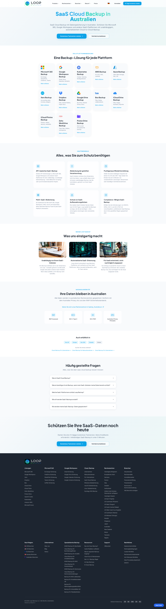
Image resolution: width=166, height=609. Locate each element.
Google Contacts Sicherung (72, 480)
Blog (46, 549)
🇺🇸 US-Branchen (29, 549)
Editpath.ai (32, 602)
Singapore (107, 521)
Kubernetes (28, 499)
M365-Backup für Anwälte (71, 553)
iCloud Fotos (28, 488)
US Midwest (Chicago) (110, 515)
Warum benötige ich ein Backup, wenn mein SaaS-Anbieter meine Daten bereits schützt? (81, 385)
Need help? (159, 605)
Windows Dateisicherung (91, 483)
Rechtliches (128, 542)
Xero (26, 477)
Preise (96, 3)
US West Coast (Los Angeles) (112, 510)
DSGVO (126, 562)
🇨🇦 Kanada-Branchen (31, 554)
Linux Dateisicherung (90, 488)
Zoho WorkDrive (29, 491)
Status (46, 551)
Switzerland (107, 488)
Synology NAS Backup (90, 491)
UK (125, 601)
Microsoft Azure (29, 505)
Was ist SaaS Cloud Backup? (61, 378)
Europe (75, 342)
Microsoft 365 (29, 471)
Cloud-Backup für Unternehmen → (61, 350)
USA (132, 601)
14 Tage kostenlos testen (132, 3)
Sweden (106, 485)
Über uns (47, 546)
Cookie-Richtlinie (129, 551)
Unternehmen (88, 471)
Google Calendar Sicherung (72, 477)
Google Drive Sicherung (71, 474)
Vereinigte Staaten (109, 496)
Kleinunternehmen (89, 474)
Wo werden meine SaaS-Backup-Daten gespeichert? (69, 406)
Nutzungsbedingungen (130, 549)
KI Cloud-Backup (89, 565)
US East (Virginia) (109, 499)
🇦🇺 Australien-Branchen (31, 557)
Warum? (87, 3)
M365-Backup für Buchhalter (72, 546)
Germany (106, 477)
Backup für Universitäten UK (72, 589)
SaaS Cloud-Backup (90, 480)
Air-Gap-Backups (89, 562)
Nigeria (106, 537)
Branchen (77, 3)
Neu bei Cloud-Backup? (91, 546)
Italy (105, 483)
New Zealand (108, 529)
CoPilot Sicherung (50, 483)
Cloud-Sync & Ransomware (92, 556)
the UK (67, 342)
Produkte (54, 3)
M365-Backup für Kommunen (72, 569)
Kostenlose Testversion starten (70, 36)
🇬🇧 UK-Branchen (29, 546)
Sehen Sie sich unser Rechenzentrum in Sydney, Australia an (82, 307)
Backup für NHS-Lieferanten (72, 576)
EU (128, 601)
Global (99, 342)
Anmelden (117, 3)
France (106, 480)
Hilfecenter (107, 546)
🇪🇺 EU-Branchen (29, 551)
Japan (106, 524)
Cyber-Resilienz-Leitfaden (91, 549)
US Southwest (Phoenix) (111, 501)
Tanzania (106, 535)
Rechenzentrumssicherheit (131, 554)
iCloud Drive (28, 485)
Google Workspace (30, 474)
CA (136, 601)
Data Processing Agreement (132, 560)
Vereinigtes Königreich (110, 471)
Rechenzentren (66, 3)
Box (26, 483)
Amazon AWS (28, 502)
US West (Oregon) (109, 504)
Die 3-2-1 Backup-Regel (91, 559)
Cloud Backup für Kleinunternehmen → (83, 350)
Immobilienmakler (129, 477)
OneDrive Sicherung (50, 474)
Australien (107, 526)
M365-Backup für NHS (70, 561)
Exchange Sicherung (50, 471)
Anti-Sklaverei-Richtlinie (131, 557)
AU (140, 601)
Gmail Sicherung (69, 471)
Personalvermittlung (129, 480)
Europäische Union (109, 474)
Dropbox (27, 480)
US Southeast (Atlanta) (110, 512)
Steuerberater (128, 471)
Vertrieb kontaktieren (99, 36)
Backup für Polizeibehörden (72, 592)
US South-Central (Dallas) (111, 507)
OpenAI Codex (29, 496)
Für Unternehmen (89, 477)
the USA (83, 342)
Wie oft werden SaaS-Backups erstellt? (65, 399)
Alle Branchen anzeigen (131, 490)
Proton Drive (28, 494)
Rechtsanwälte (128, 474)
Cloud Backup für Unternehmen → (104, 350)
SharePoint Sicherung (51, 477)
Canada (91, 342)
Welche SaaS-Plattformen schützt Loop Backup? (68, 392)
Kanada (106, 518)
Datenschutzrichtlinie (130, 546)
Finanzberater (128, 483)
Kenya (106, 532)
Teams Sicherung (49, 480)
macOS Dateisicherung (90, 485)
